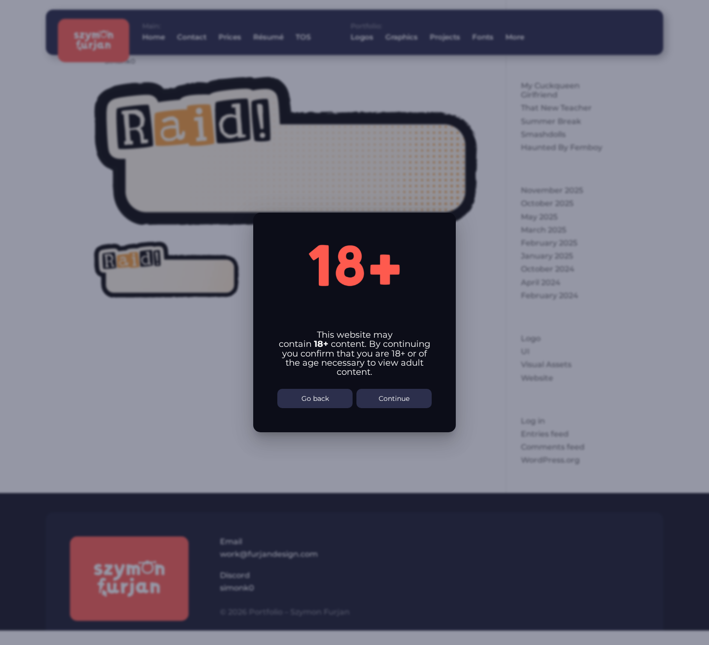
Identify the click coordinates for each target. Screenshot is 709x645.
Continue (394, 398)
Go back (315, 398)
